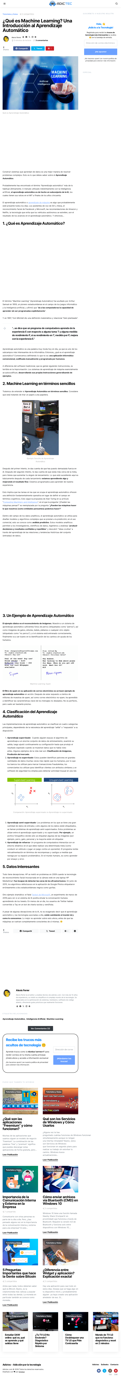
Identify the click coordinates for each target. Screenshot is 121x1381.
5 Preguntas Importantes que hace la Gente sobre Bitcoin (19, 1273)
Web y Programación (15, 1316)
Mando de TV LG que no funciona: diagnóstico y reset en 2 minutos (105, 1339)
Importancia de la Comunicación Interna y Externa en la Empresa (19, 1202)
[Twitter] (104, 1372)
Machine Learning (55, 1019)
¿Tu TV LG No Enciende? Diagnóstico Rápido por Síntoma (42, 1340)
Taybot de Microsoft (41, 894)
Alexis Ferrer (16, 37)
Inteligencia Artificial (35, 1019)
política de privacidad (39, 1062)
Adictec (95, 1364)
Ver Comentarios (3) (40, 1028)
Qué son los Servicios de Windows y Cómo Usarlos (59, 1122)
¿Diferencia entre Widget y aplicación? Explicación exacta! (58, 1273)
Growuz (22, 1372)
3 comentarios (42, 40)
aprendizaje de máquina (39, 202)
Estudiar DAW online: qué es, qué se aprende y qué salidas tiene (15, 1339)
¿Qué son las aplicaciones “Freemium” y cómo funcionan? (17, 1124)
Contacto (114, 1364)
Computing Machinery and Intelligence (20, 502)
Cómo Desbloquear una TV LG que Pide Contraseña (74, 1339)
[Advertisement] (40, 143)
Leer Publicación (10, 1154)
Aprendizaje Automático (14, 1019)
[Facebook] (98, 1372)
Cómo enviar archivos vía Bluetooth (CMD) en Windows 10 (60, 1200)
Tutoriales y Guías (10, 14)
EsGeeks (104, 1364)
